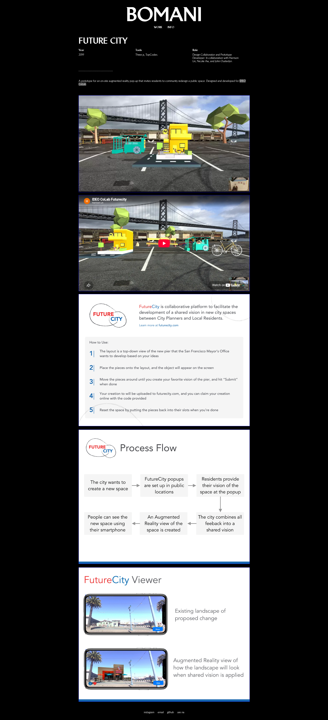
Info (171, 27)
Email (161, 712)
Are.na (180, 712)
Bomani (164, 14)
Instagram (149, 712)
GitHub (170, 712)
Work (158, 27)
